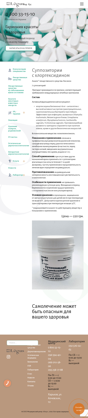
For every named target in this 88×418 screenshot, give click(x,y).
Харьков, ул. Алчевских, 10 (55, 398)
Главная (30, 341)
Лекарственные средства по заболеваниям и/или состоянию (16, 89)
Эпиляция (12, 120)
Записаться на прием (20, 48)
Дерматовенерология (36, 352)
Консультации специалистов (19, 70)
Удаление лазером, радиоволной (14, 128)
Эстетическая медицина (33, 356)
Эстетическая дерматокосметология (16, 144)
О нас (29, 374)
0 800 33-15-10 (20, 14)
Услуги (16, 161)
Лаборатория (19, 175)
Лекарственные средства (19, 78)
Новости (12, 168)
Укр (25, 4)
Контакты (31, 382)
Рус (29, 4)
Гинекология (32, 362)
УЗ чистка (12, 137)
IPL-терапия (16, 113)
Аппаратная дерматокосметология (16, 153)
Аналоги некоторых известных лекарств (13, 102)
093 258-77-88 (55, 369)
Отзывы (30, 386)
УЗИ (29, 366)
